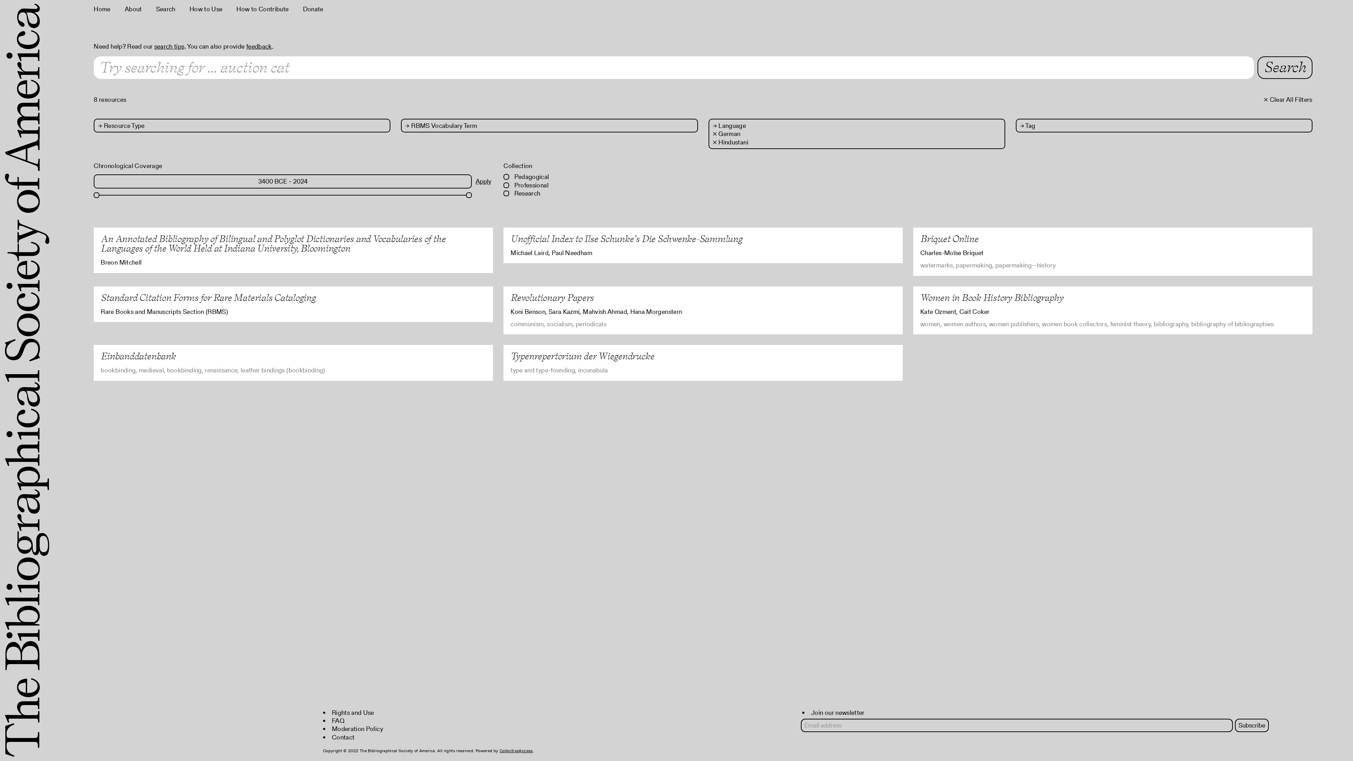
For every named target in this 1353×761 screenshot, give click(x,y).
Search (165, 9)
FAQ (338, 720)
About (133, 9)
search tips (169, 46)
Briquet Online (949, 238)
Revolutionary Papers (552, 297)
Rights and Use (353, 712)
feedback (259, 46)
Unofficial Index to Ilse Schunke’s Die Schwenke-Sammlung (626, 238)
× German (727, 133)
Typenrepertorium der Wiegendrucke (582, 356)
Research (526, 193)
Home (102, 9)
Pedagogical (531, 176)
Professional (531, 185)
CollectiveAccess (516, 751)
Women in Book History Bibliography (991, 297)
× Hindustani (730, 142)
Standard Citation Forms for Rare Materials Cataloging (208, 297)
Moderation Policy (357, 728)
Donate (313, 9)
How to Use (206, 9)
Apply (483, 181)
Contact (343, 737)
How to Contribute (262, 9)
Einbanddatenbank (138, 356)
